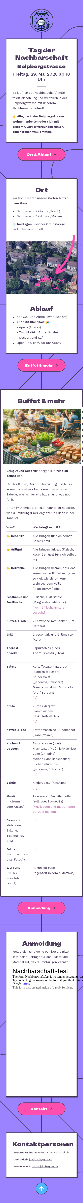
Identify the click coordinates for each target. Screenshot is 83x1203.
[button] (41, 154)
